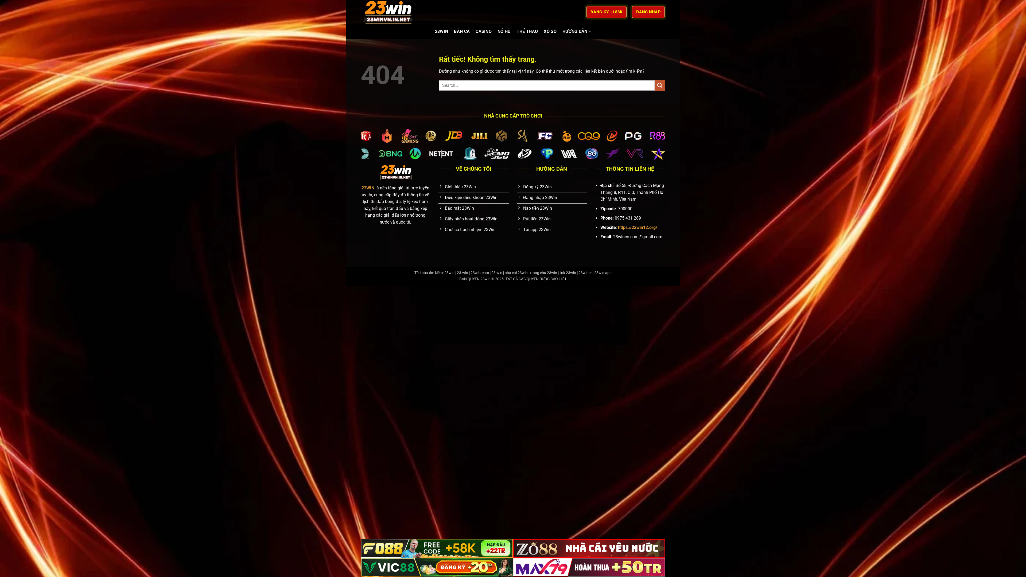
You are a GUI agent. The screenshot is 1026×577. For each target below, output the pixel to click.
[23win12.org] (387, 12)
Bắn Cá (462, 31)
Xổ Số (550, 31)
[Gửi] (660, 85)
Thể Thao (527, 31)
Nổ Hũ (504, 31)
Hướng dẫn (575, 31)
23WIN (441, 31)
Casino (484, 31)
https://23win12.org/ (637, 227)
